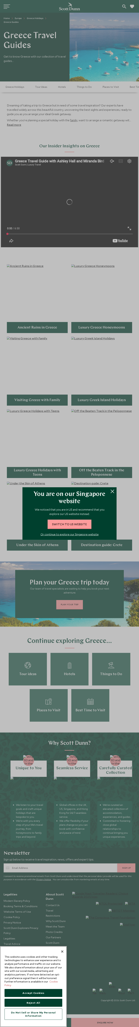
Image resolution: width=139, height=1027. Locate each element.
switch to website (69, 524)
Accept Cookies (33, 993)
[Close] (62, 952)
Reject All (33, 1002)
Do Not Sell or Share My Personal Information (33, 1014)
